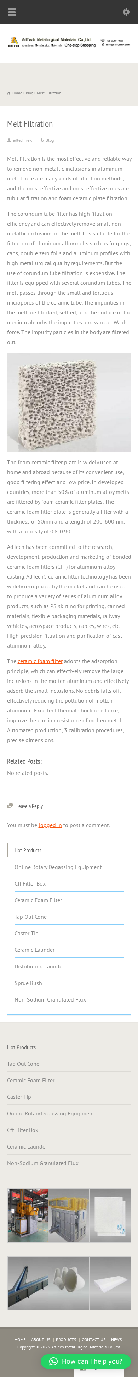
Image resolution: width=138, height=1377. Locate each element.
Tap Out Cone (31, 916)
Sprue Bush (28, 982)
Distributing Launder (39, 966)
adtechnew (23, 140)
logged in (50, 824)
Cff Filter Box (30, 883)
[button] (86, 1361)
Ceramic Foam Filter (38, 900)
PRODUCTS (66, 1339)
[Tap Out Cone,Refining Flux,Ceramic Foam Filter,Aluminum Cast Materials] (69, 47)
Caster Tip (27, 933)
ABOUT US (40, 1339)
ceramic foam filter (40, 661)
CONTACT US (93, 1339)
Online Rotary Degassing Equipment (58, 866)
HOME (20, 1339)
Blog (50, 140)
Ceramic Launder (34, 949)
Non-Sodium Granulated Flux (50, 999)
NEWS (116, 1339)
